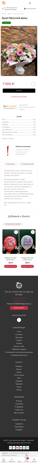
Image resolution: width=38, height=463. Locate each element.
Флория (5, 453)
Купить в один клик (19, 96)
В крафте (19, 430)
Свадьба (19, 381)
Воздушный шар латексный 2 (27, 259)
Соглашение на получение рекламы (19, 352)
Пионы (19, 390)
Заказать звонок (19, 308)
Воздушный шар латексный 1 (11, 259)
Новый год (19, 410)
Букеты (19, 369)
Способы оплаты (28, 164)
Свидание (19, 424)
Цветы (19, 372)
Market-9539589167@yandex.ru (19, 304)
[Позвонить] (34, 3)
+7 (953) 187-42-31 (19, 301)
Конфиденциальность (19, 355)
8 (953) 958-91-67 (21, 154)
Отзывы (19, 343)
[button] (33, 246)
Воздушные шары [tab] (12, 224)
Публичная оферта (19, 349)
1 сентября (19, 404)
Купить (19, 91)
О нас (19, 331)
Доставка (10, 164)
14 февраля (19, 407)
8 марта (19, 401)
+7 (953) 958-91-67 (19, 298)
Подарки (19, 366)
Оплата (19, 340)
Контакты (19, 334)
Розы (19, 378)
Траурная (19, 384)
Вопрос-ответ (19, 346)
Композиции (19, 375)
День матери (19, 413)
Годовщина (19, 427)
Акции (19, 387)
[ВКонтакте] (25, 3)
